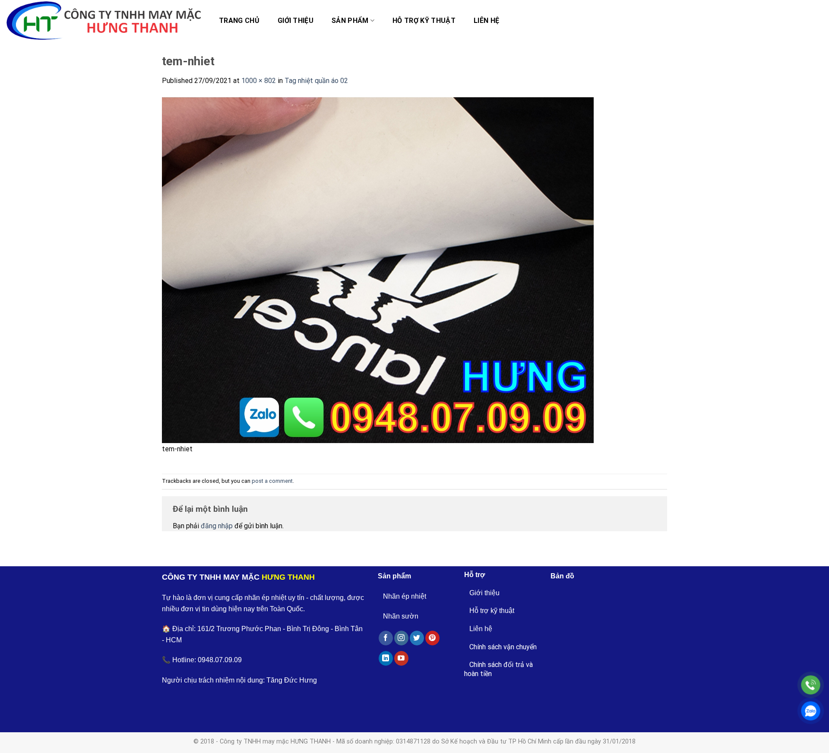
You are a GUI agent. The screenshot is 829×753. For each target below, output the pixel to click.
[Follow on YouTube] (401, 658)
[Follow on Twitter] (417, 638)
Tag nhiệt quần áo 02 (316, 81)
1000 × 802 (258, 81)
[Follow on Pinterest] (432, 638)
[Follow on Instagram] (401, 638)
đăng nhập (217, 526)
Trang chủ (239, 20)
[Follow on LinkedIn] (386, 658)
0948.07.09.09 (220, 660)
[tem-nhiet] (378, 269)
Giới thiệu (295, 20)
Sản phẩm (350, 20)
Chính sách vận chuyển (503, 647)
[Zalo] (810, 711)
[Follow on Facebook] (386, 638)
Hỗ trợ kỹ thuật (424, 20)
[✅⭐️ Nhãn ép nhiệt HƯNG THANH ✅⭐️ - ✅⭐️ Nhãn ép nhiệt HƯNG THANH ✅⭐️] (103, 20)
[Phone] (810, 685)
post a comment (272, 481)
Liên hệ (486, 20)
